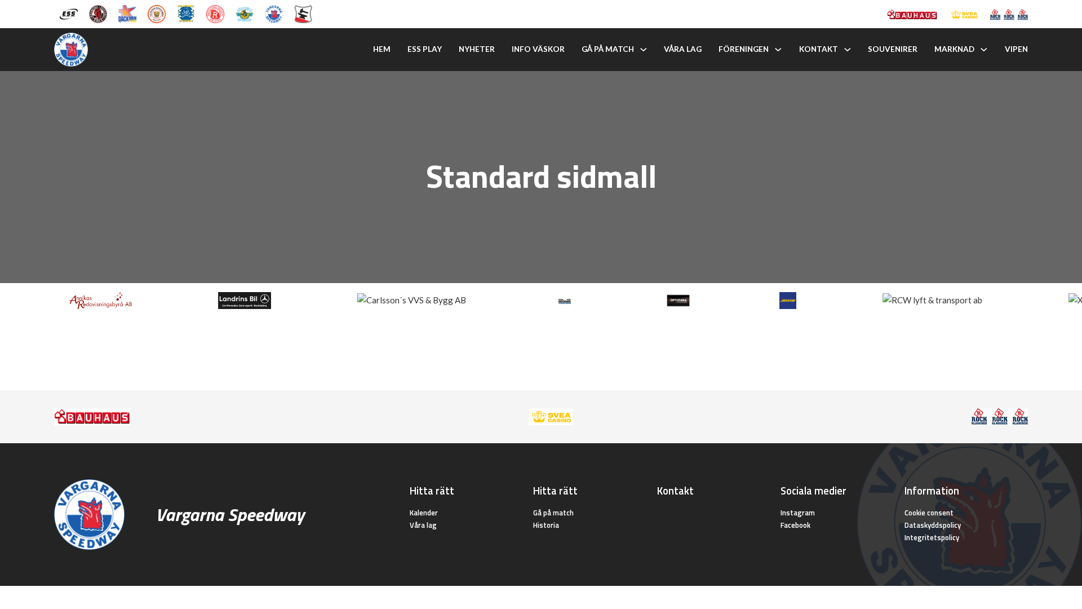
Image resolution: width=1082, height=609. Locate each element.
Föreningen (744, 49)
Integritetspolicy (931, 537)
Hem (382, 49)
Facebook (795, 525)
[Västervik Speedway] (245, 13)
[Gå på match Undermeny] (644, 49)
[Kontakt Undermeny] (848, 49)
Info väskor (538, 49)
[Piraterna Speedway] (186, 13)
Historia (546, 525)
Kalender (424, 512)
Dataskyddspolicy (932, 525)
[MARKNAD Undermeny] (984, 49)
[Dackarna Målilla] (127, 13)
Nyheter (477, 49)
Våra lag (683, 49)
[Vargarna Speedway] (274, 13)
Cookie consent (929, 512)
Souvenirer (892, 49)
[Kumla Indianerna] (98, 13)
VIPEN (1016, 49)
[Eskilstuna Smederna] (303, 13)
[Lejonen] (157, 13)
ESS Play (424, 49)
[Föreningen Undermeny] (778, 49)
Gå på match (608, 49)
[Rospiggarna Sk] (215, 13)
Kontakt (818, 49)
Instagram (798, 512)
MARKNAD (954, 49)
